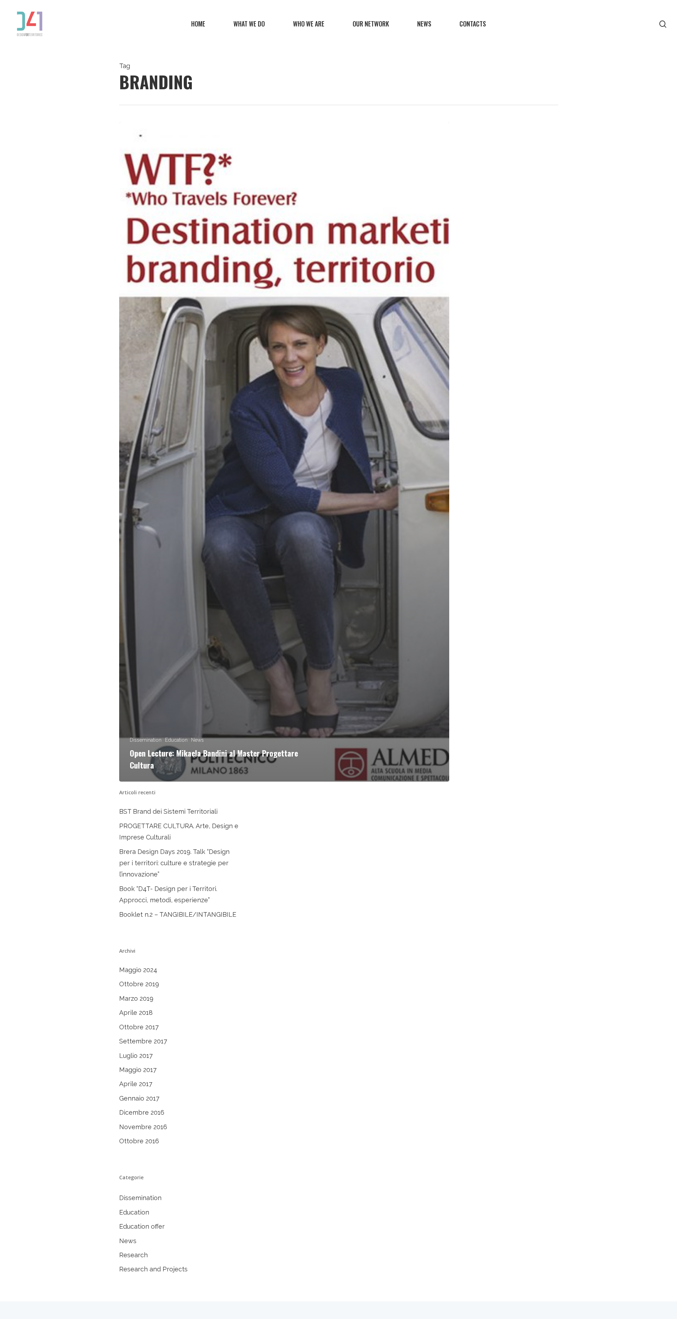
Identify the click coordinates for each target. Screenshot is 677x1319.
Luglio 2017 (136, 1055)
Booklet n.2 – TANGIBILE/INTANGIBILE (177, 914)
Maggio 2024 (138, 970)
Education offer (142, 1226)
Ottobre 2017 (139, 1027)
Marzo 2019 (136, 998)
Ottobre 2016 (139, 1141)
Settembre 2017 (143, 1041)
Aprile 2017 (135, 1084)
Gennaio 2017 (139, 1098)
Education (176, 740)
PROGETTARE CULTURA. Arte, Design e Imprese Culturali (178, 831)
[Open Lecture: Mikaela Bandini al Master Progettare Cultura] (284, 452)
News (197, 740)
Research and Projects (153, 1269)
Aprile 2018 (136, 1012)
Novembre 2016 (143, 1127)
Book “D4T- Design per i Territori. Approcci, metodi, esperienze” (168, 894)
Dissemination (145, 740)
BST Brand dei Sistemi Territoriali (168, 811)
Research (133, 1255)
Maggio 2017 (138, 1069)
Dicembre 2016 (141, 1112)
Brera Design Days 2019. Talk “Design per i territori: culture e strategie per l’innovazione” (174, 863)
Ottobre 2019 (139, 984)
